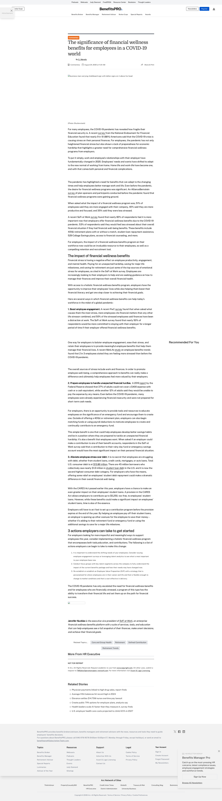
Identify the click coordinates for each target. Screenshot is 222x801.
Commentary (73, 38)
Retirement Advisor (45, 760)
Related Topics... (81, 642)
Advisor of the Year (45, 771)
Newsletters (192, 9)
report (143, 383)
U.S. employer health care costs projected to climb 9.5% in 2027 (102, 711)
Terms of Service (133, 756)
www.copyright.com (125, 668)
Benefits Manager (44, 756)
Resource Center (119, 2)
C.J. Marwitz (82, 59)
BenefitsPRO (88, 785)
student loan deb (114, 468)
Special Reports (43, 763)
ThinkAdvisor (49, 785)
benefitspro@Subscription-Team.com (53, 741)
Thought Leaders (144, 2)
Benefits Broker (43, 752)
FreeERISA (107, 2)
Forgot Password (162, 759)
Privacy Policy (131, 760)
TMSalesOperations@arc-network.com (92, 671)
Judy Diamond (95, 2)
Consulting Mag (157, 785)
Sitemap (70, 771)
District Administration (109, 789)
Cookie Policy (131, 752)
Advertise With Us (103, 756)
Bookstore (132, 2)
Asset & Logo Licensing (106, 760)
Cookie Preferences (140, 795)
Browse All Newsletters (192, 783)
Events (69, 763)
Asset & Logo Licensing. (140, 671)
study (118, 349)
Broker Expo (18, 9)
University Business (129, 789)
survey (101, 133)
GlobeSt (123, 785)
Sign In (158, 752)
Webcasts (84, 2)
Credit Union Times (107, 785)
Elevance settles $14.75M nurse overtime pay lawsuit (97, 698)
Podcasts (75, 2)
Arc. (89, 795)
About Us (100, 752)
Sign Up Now (200, 776)
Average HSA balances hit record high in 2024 (94, 694)
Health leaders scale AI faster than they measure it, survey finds (102, 707)
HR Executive (91, 789)
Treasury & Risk (139, 785)
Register (204, 9)
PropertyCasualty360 (69, 785)
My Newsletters (161, 763)
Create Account (161, 755)
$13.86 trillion (100, 464)
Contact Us (100, 763)
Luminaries (41, 767)
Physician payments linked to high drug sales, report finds (99, 690)
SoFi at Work (125, 621)
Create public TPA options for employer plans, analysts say (100, 702)
